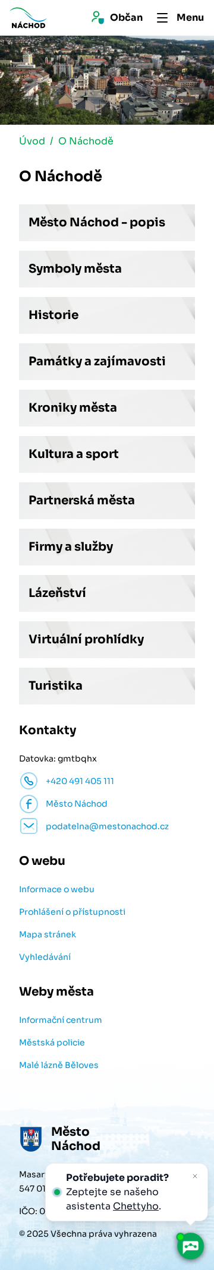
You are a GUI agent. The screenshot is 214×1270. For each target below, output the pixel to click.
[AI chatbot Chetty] (190, 1246)
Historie (53, 315)
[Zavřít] (195, 1176)
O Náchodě (86, 141)
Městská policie (52, 1042)
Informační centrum (60, 1020)
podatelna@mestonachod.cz (107, 826)
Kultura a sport (74, 454)
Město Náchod (77, 803)
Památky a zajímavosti (97, 361)
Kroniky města (73, 407)
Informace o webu (57, 889)
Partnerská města (82, 500)
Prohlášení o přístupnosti (72, 911)
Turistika (56, 685)
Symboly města (75, 268)
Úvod (32, 141)
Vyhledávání (45, 957)
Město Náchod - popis (97, 222)
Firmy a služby (71, 546)
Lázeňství (57, 593)
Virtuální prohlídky (86, 639)
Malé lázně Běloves (59, 1065)
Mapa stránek (47, 934)
